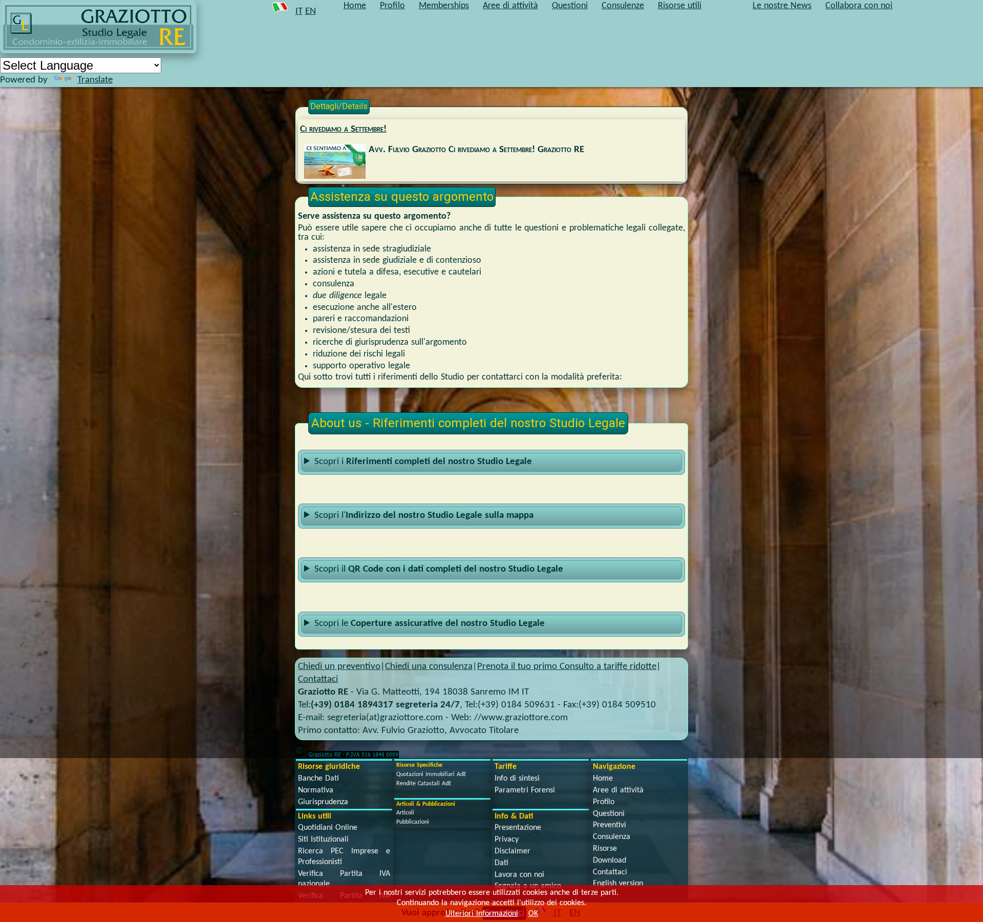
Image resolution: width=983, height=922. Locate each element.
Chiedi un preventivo (339, 667)
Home (603, 778)
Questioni (609, 814)
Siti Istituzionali (323, 839)
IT (299, 11)
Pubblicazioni (412, 822)
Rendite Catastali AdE (424, 784)
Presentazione (518, 828)
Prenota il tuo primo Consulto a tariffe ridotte (566, 667)
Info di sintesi (517, 778)
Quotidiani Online (327, 828)
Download (609, 860)
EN (310, 11)
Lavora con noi (519, 875)
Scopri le (429, 623)
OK (533, 914)
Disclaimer (512, 851)
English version (618, 883)
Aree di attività (618, 790)
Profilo (603, 802)
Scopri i (423, 462)
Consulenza (611, 837)
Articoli (405, 813)
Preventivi (609, 825)
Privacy (507, 839)
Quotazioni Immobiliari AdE (431, 774)
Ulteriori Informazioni (481, 914)
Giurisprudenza (323, 802)
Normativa (315, 790)
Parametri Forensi (525, 790)
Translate (95, 80)
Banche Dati (318, 778)
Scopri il (438, 569)
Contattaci (318, 679)
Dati (501, 863)
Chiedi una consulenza (429, 667)
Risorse (605, 849)
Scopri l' (423, 515)
